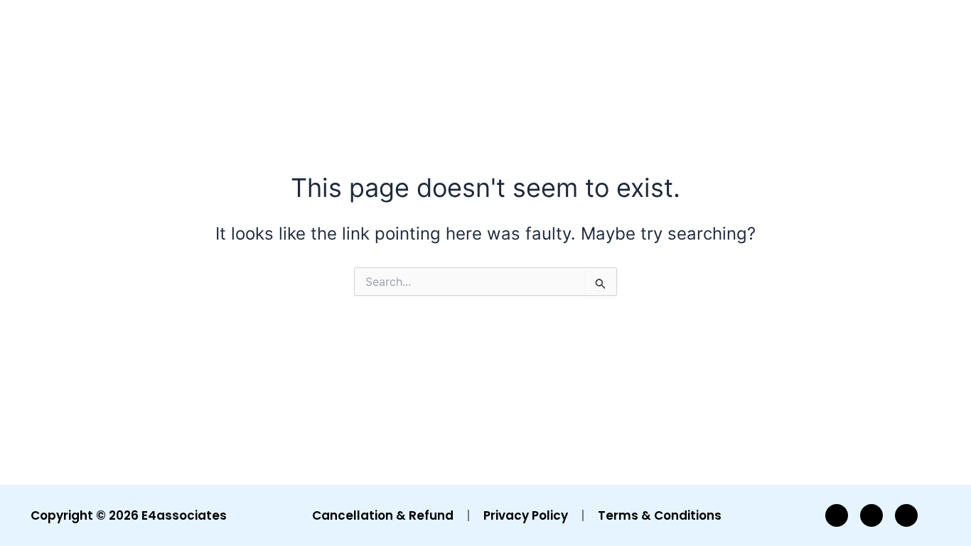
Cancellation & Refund (383, 515)
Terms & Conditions (659, 515)
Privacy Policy (525, 515)
